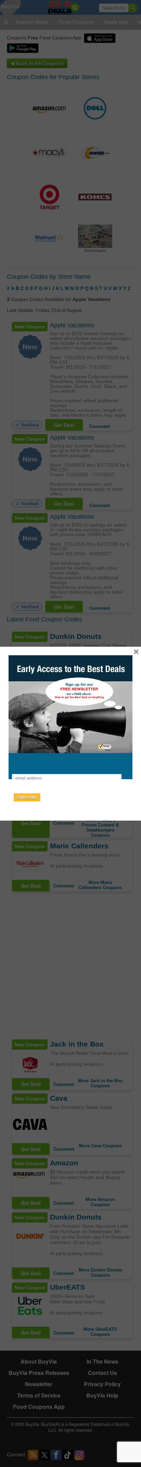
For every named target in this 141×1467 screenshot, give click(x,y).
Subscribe (27, 797)
